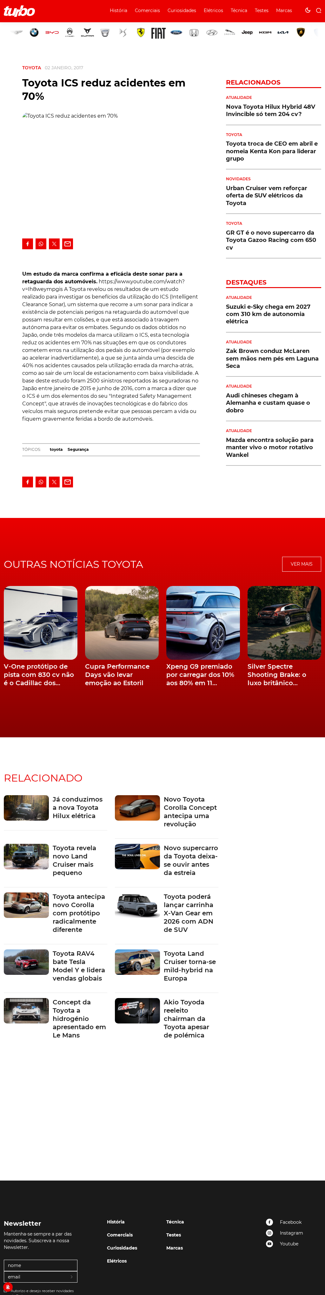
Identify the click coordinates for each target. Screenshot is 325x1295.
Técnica (239, 10)
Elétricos (213, 10)
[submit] (72, 1277)
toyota (56, 449)
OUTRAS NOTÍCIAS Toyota (73, 564)
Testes (262, 10)
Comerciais (147, 10)
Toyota (31, 68)
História (118, 10)
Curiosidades (182, 10)
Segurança (78, 449)
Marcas (284, 10)
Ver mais (302, 564)
